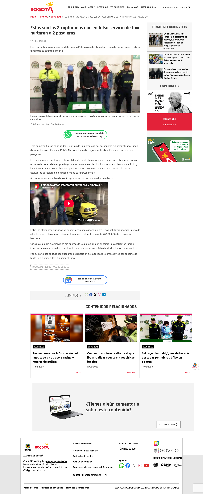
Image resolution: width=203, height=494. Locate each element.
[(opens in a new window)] (99, 295)
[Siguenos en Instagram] (140, 465)
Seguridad (56, 16)
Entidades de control (83, 456)
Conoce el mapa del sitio (85, 450)
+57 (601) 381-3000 (56, 461)
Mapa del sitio (31, 487)
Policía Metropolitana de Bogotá (50, 266)
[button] (86, 295)
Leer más (77, 373)
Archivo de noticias (82, 461)
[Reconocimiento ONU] (156, 464)
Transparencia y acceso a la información (93, 467)
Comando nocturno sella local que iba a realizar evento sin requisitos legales (111, 357)
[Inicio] (42, 7)
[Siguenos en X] (134, 465)
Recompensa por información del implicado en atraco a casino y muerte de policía (55, 357)
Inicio (33, 16)
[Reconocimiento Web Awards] (178, 464)
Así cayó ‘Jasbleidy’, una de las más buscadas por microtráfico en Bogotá (165, 357)
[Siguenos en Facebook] (121, 465)
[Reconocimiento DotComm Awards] (166, 464)
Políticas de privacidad (52, 487)
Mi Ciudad (43, 16)
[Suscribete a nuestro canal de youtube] (146, 465)
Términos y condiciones (77, 487)
